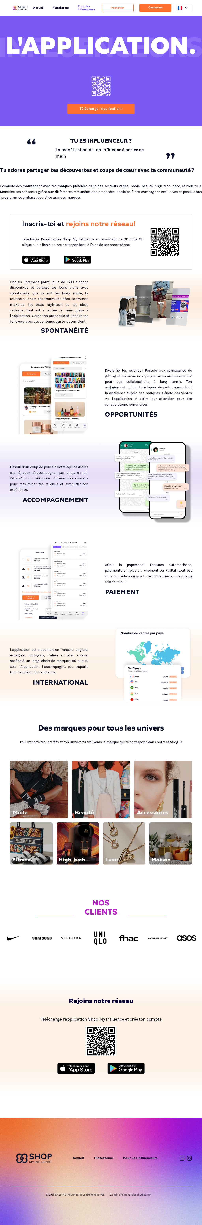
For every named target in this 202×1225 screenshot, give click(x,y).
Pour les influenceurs (86, 8)
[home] (20, 8)
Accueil (38, 8)
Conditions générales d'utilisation (130, 1195)
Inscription (117, 8)
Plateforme (60, 8)
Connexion (155, 7)
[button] (184, 8)
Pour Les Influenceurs (140, 1158)
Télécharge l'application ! (101, 109)
